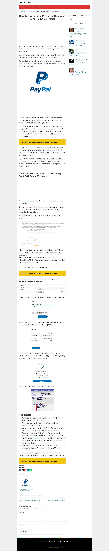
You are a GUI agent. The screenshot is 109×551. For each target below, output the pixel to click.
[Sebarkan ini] (20, 470)
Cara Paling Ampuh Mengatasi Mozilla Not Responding (56, 500)
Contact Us (52, 541)
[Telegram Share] (28, 470)
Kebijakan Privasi (63, 541)
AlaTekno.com (25, 2)
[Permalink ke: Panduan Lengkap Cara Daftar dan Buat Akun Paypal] (26, 482)
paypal (41, 495)
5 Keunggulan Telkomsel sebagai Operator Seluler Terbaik (29, 500)
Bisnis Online (27, 495)
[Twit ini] (23, 470)
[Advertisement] (42, 34)
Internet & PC (33, 495)
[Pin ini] (25, 470)
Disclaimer (43, 541)
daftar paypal (31, 201)
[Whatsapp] (30, 470)
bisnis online (35, 438)
